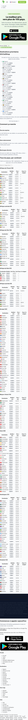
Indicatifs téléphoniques (8, 660)
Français (6, 716)
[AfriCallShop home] (3, 2)
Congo (2, 216)
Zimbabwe (4, 306)
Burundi (3, 236)
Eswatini (3, 297)
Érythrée (3, 263)
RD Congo (3, 223)
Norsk (15, 717)
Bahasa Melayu (9, 717)
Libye (2, 275)
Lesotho (3, 298)
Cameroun (3, 212)
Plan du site (5, 705)
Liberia (2, 190)
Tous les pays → (7, 684)
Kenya (3, 242)
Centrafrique (4, 214)
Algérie (2, 273)
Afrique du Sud (6, 670)
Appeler (4, 690)
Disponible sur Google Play (20, 617)
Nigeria (3, 197)
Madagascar (4, 243)
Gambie (3, 181)
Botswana (3, 295)
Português (2, 717)
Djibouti (3, 240)
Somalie (3, 254)
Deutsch (16, 716)
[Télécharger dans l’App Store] (14, 638)
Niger (2, 196)
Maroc (2, 277)
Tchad (2, 227)
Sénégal (3, 201)
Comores (3, 238)
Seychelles (3, 253)
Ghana (2, 183)
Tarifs (4, 657)
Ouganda (3, 249)
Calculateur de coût (7, 661)
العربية (23, 716)
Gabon (2, 218)
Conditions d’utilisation (8, 707)
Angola (2, 293)
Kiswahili (20, 719)
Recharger (5, 692)
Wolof (11, 719)
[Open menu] (7, 2)
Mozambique (4, 247)
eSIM (4, 658)
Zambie (2, 304)
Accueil (4, 6)
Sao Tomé (3, 225)
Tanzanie (3, 261)
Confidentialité (6, 709)
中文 (20, 716)
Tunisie (2, 278)
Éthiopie (3, 265)
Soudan (3, 256)
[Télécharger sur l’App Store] (14, 30)
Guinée (2, 185)
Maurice (3, 245)
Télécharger (22, 2)
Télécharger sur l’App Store (6, 617)
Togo (2, 203)
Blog (4, 663)
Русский (7, 719)
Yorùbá (15, 719)
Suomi (24, 717)
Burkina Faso (4, 174)
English (2, 716)
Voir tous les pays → (14, 121)
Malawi (2, 300)
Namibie (3, 302)
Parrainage (5, 697)
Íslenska (2, 719)
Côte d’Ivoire (4, 180)
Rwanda (3, 251)
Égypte (2, 280)
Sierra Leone (4, 199)
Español (11, 716)
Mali (2, 192)
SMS (4, 695)
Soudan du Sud (6, 678)
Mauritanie (3, 194)
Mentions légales (7, 710)
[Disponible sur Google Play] (14, 37)
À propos (5, 712)
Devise (1, 45)
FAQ (4, 702)
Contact (5, 704)
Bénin (2, 176)
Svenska (20, 717)
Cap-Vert (3, 178)
